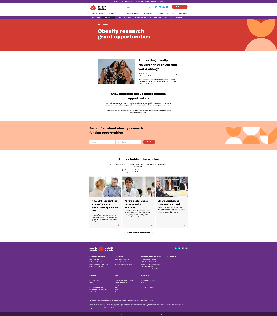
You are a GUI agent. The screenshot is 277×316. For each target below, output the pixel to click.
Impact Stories (128, 16)
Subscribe (149, 140)
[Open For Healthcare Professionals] (139, 12)
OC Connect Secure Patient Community (124, 263)
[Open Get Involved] (186, 12)
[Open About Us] (173, 12)
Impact (119, 16)
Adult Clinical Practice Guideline (148, 258)
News (116, 286)
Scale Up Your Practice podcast (148, 265)
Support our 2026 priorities (147, 286)
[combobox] (138, 6)
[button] (138, 315)
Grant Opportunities (108, 16)
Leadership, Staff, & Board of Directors (124, 279)
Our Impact (117, 283)
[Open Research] (162, 12)
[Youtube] (160, 6)
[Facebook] (163, 6)
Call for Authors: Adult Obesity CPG (163, 16)
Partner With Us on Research (143, 16)
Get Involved (179, 16)
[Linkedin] (156, 6)
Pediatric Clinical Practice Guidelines (150, 260)
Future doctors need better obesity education (136, 202)
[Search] (149, 6)
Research (105, 23)
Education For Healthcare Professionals (150, 263)
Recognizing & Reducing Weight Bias (98, 263)
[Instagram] (167, 6)
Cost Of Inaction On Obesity (96, 265)
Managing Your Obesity (121, 260)
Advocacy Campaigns (146, 276)
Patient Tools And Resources (122, 258)
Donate (142, 281)
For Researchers (95, 16)
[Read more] (118, 223)
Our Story (117, 276)
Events (116, 288)
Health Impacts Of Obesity (96, 260)
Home (99, 23)
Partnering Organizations (121, 281)
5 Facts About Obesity (94, 258)
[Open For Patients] (116, 12)
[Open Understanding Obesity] (104, 12)
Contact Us (117, 290)
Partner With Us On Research (148, 279)
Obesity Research (145, 283)
